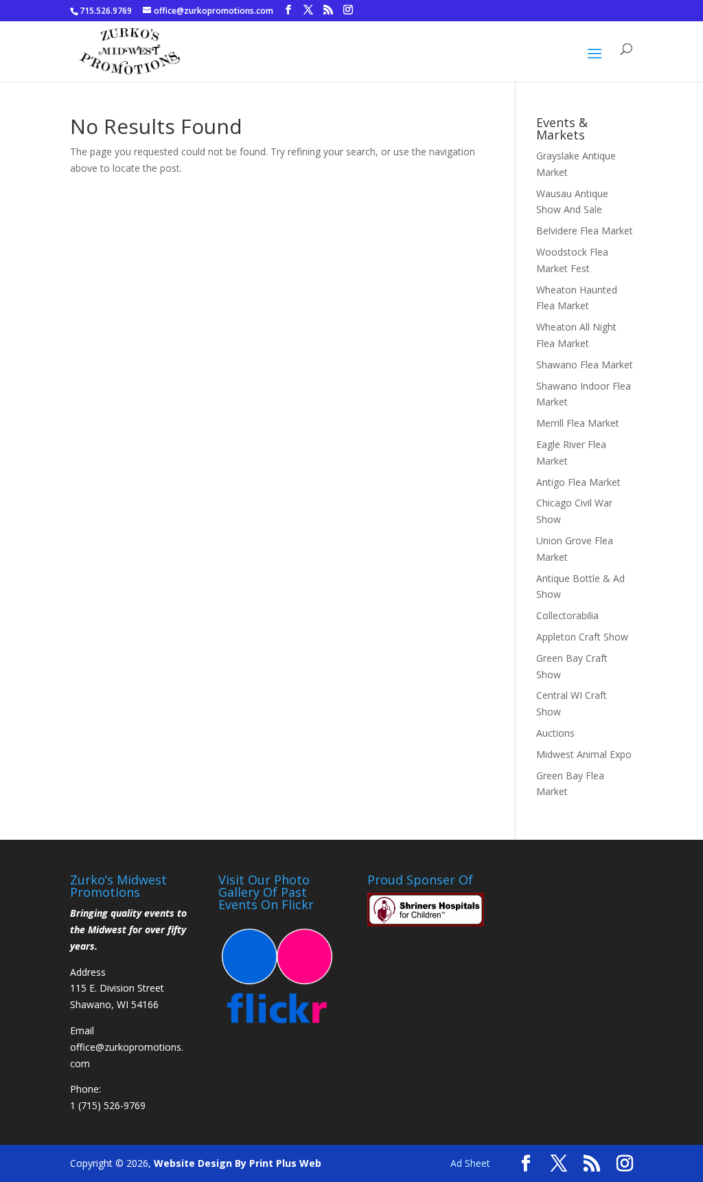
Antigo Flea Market (578, 482)
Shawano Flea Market (584, 364)
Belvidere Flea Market (584, 230)
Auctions (555, 732)
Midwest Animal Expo (584, 754)
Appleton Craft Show (582, 636)
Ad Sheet (470, 1163)
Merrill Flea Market (577, 423)
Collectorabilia (567, 615)
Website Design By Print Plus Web (237, 1163)
